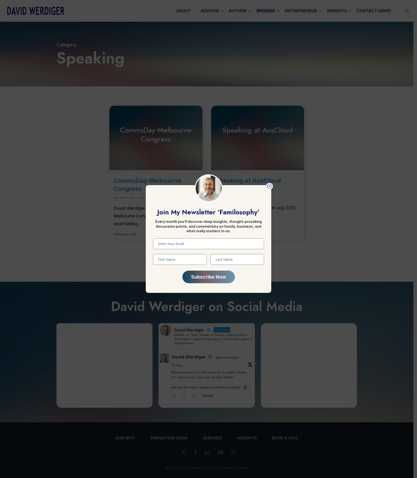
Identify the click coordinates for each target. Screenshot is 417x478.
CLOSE (269, 186)
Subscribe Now (208, 277)
